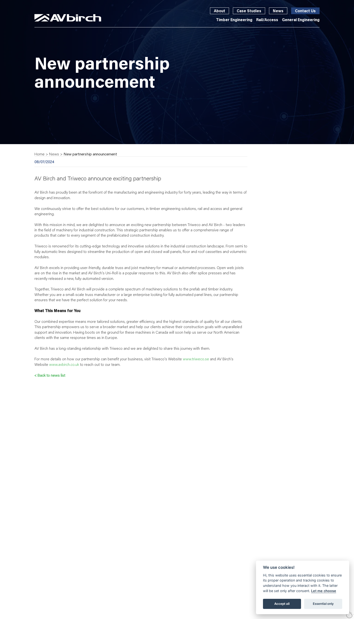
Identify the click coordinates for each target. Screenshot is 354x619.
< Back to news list (49, 375)
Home (39, 153)
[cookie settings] (349, 614)
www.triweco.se (196, 358)
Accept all (281, 604)
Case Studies (249, 10)
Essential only (323, 604)
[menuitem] (234, 19)
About (219, 10)
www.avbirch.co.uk (64, 364)
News (278, 10)
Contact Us (305, 10)
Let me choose (323, 591)
